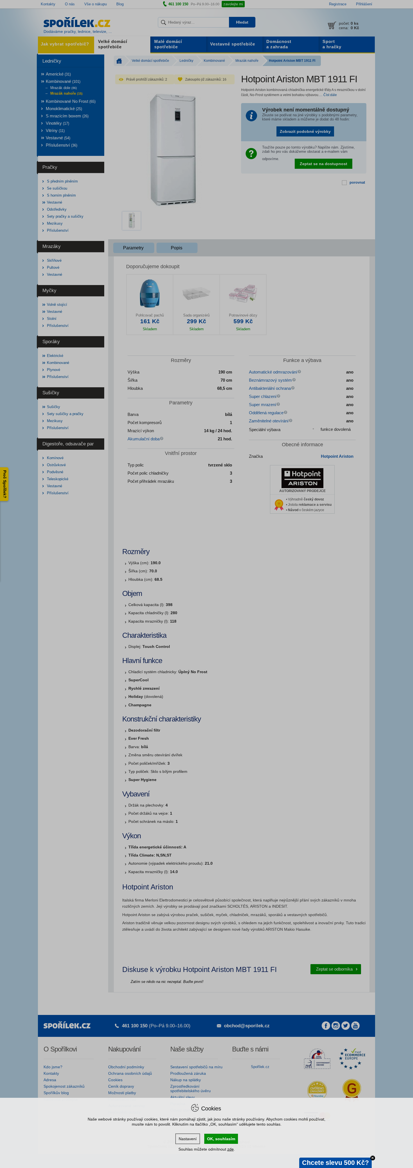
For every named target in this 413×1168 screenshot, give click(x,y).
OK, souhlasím (221, 1139)
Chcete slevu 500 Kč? (335, 1162)
